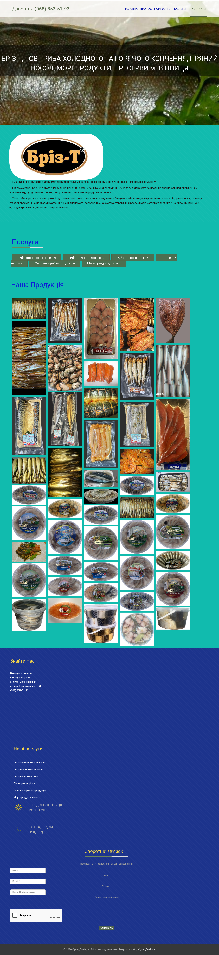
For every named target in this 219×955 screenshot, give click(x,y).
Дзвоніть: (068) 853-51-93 (41, 9)
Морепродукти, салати (104, 263)
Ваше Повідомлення (107, 897)
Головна (131, 8)
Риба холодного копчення (36, 258)
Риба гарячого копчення (86, 258)
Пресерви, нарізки (24, 783)
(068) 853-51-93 (19, 690)
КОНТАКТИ (199, 8)
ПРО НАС (146, 8)
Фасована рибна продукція (55, 263)
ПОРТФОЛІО (162, 8)
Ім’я (107, 875)
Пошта (106, 886)
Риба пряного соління (133, 258)
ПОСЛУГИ (179, 8)
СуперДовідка (146, 949)
